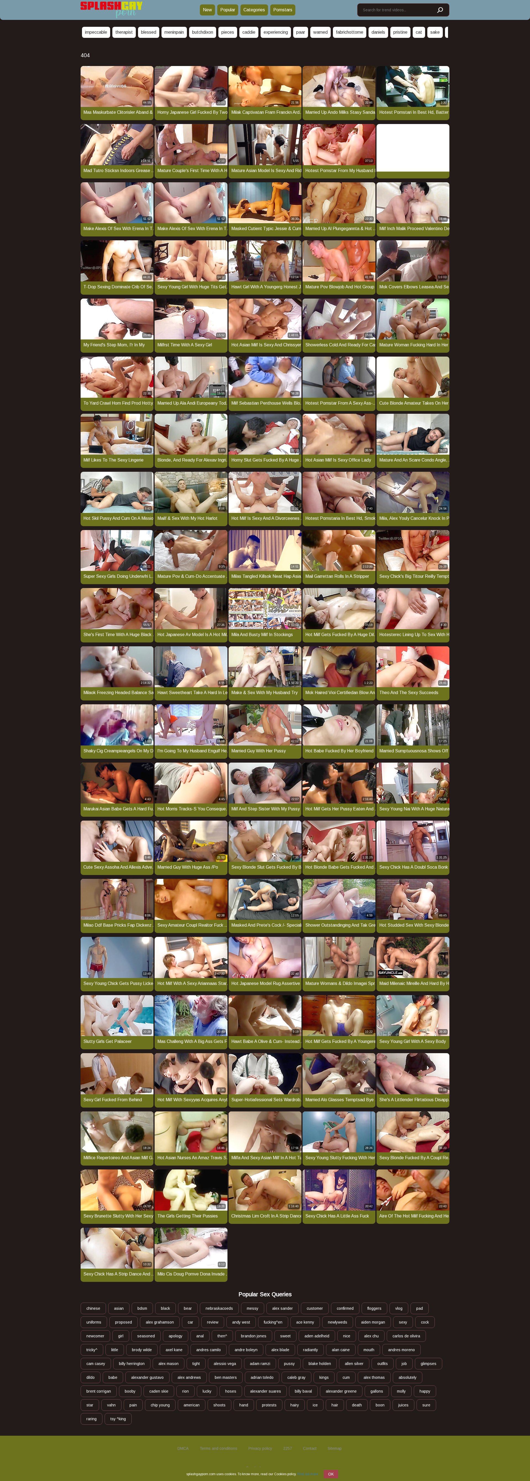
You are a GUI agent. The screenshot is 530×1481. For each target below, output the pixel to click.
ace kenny (305, 1322)
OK (331, 1474)
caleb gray (296, 1377)
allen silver (354, 1363)
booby (130, 1391)
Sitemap (335, 1448)
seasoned (146, 1336)
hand (243, 1405)
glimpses (428, 1363)
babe (112, 1377)
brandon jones (253, 1336)
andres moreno (401, 1350)
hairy (294, 1405)
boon (380, 1405)
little (114, 1350)
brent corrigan (98, 1391)
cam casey (95, 1363)
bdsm (142, 1308)
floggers (374, 1308)
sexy (403, 1322)
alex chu (371, 1336)
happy (425, 1391)
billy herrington (132, 1363)
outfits (382, 1363)
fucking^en (273, 1322)
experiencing (276, 32)
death (357, 1405)
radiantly (310, 1350)
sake (435, 32)
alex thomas (374, 1377)
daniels (378, 32)
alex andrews (189, 1377)
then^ (222, 1336)
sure (426, 1405)
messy (252, 1308)
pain (133, 1405)
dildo (90, 1377)
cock (425, 1322)
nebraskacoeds (219, 1308)
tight (196, 1363)
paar (300, 32)
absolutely (408, 1377)
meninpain (174, 32)
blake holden (320, 1363)
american (192, 1405)
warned (320, 32)
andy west (241, 1322)
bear (188, 1308)
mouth (369, 1350)
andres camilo (208, 1350)
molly (401, 1391)
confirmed (345, 1308)
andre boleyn (246, 1350)
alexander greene (341, 1391)
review (212, 1322)
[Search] (440, 10)
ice (315, 1405)
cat (419, 32)
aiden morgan (373, 1322)
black (165, 1308)
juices (403, 1405)
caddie (248, 32)
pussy (289, 1363)
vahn (111, 1405)
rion (185, 1391)
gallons (376, 1391)
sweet (285, 1336)
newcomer (95, 1336)
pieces (227, 32)
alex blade (280, 1350)
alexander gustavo (147, 1377)
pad (419, 1308)
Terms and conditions (218, 1448)
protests (269, 1405)
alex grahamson (160, 1322)
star (89, 1405)
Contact (310, 1448)
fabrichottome (349, 32)
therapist (124, 32)
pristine (400, 32)
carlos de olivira (406, 1336)
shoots (219, 1405)
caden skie (158, 1391)
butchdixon (202, 32)
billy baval (303, 1391)
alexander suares (265, 1391)
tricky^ (91, 1350)
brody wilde (142, 1350)
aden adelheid (316, 1336)
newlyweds (337, 1322)
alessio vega (225, 1363)
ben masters (226, 1377)
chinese (93, 1308)
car (190, 1322)
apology (175, 1336)
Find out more (307, 1474)
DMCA (183, 1448)
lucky (207, 1391)
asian (119, 1308)
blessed (148, 32)
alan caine (341, 1350)
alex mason (168, 1363)
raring (91, 1419)
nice (346, 1336)
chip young (160, 1405)
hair (335, 1405)
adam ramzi (260, 1363)
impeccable (96, 32)
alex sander (282, 1308)
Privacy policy (260, 1448)
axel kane (174, 1350)
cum (346, 1377)
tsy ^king (118, 1419)
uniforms (93, 1322)
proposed (123, 1322)
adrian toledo (262, 1377)
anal (200, 1336)
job (404, 1363)
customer (315, 1308)
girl (120, 1336)
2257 (287, 1448)
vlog (398, 1308)
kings (324, 1377)
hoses (230, 1391)
